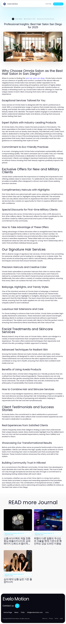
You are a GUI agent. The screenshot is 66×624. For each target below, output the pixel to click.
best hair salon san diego (35, 78)
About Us (44, 618)
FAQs (23, 612)
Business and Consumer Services (45, 19)
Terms (56, 618)
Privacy (51, 618)
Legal (61, 618)
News (16, 612)
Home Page (8, 612)
